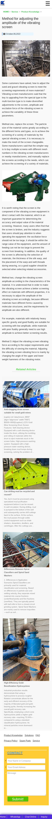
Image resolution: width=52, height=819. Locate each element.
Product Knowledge (13, 735)
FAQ (38, 735)
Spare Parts (25, 741)
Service (36, 741)
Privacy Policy (10, 741)
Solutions (29, 735)
